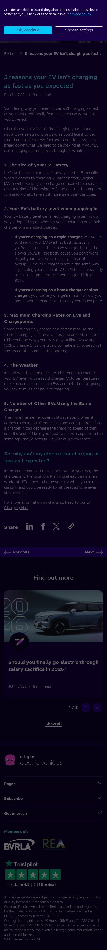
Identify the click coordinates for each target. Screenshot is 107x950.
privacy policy (80, 14)
